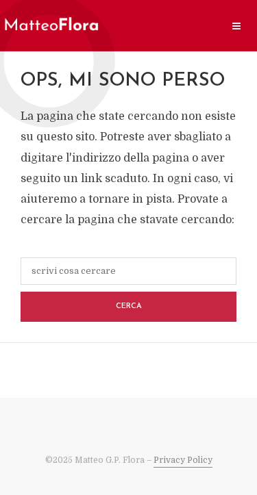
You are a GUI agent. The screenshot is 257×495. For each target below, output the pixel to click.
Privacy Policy (183, 460)
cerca (129, 306)
